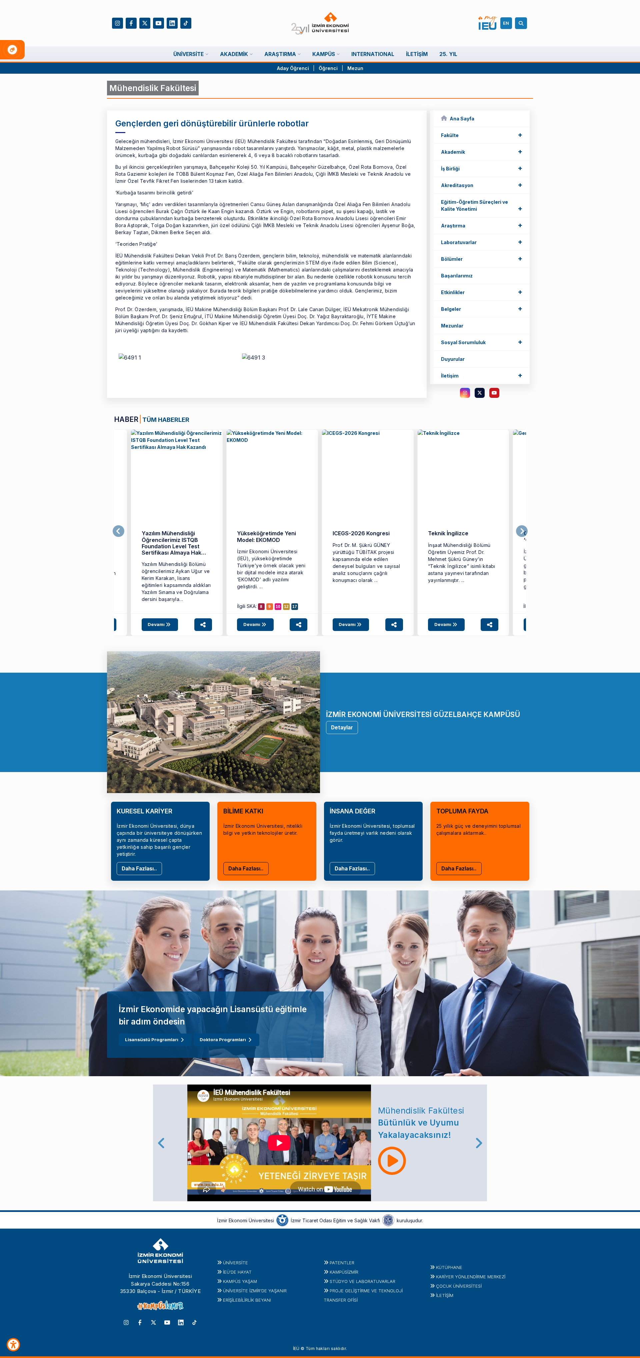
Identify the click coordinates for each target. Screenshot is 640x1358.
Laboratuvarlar (481, 242)
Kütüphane (449, 1267)
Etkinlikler (481, 292)
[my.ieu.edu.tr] (488, 23)
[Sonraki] (522, 531)
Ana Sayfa (462, 118)
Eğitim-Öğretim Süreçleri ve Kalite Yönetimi (481, 205)
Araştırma (481, 225)
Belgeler (481, 308)
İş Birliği (481, 168)
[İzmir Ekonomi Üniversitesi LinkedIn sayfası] (172, 22)
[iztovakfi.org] (388, 1220)
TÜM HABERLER (165, 419)
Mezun (355, 68)
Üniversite (235, 1262)
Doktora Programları (223, 1039)
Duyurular (453, 359)
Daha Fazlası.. (139, 868)
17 (294, 606)
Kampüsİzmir (344, 1272)
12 (286, 606)
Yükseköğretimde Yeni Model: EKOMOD (266, 536)
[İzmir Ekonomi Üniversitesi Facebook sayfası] (131, 22)
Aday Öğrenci (293, 68)
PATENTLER (342, 1262)
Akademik (481, 151)
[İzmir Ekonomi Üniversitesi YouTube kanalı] (158, 22)
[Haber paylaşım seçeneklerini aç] (203, 624)
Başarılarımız (457, 275)
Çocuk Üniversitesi (459, 1286)
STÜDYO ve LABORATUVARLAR (362, 1281)
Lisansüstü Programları (151, 1039)
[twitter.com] (480, 393)
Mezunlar (452, 325)
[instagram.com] (465, 393)
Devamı (157, 624)
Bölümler (481, 258)
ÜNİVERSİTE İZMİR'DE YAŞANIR (255, 1290)
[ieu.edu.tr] (320, 23)
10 (278, 606)
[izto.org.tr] (282, 1220)
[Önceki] (118, 531)
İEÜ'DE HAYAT (237, 1272)
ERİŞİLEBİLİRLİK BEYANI (247, 1300)
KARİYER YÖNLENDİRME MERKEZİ (470, 1276)
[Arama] (522, 23)
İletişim (481, 375)
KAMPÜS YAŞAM (240, 1281)
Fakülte (481, 135)
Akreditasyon (481, 185)
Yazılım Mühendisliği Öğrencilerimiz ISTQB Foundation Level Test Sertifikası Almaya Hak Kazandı (171, 546)
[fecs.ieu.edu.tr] (177, 475)
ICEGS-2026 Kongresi (361, 533)
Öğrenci (329, 68)
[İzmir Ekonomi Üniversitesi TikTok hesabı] (186, 22)
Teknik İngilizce (448, 533)
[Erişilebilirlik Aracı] (13, 1344)
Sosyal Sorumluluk (481, 342)
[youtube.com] (494, 393)
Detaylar (342, 727)
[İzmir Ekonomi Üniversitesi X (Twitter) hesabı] (145, 22)
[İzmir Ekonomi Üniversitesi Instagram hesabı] (117, 22)
